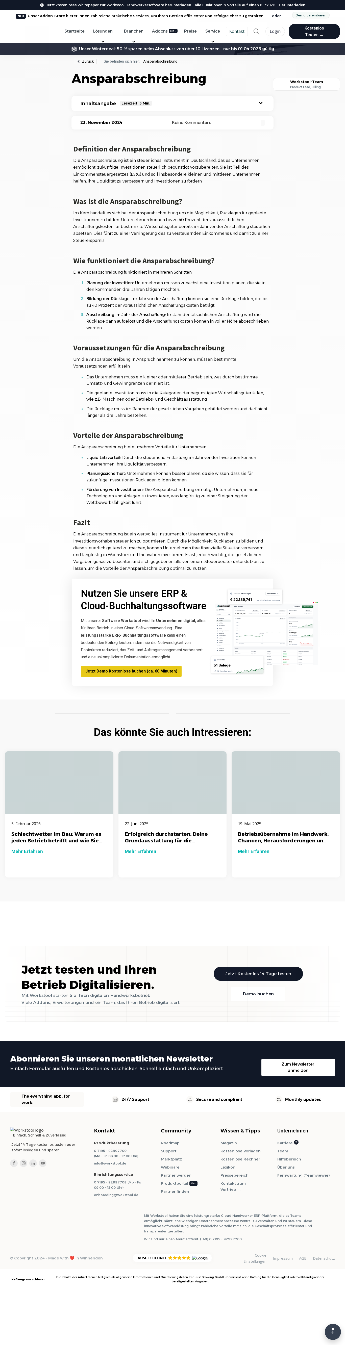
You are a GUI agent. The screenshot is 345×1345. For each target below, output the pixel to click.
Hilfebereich (289, 1159)
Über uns (286, 1167)
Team (282, 1151)
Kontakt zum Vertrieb (233, 1186)
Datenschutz (324, 1258)
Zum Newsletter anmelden (298, 1067)
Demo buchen (258, 993)
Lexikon (227, 1167)
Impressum (283, 1258)
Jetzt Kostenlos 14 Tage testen (258, 973)
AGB (303, 1258)
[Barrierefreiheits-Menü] (333, 1332)
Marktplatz (171, 1159)
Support (169, 1151)
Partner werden (176, 1175)
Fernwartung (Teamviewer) (303, 1175)
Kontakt (236, 31)
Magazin (228, 1143)
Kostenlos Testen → (314, 31)
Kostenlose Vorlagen (240, 1151)
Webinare (170, 1167)
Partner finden (175, 1191)
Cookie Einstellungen (254, 1258)
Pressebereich (234, 1175)
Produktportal (174, 1183)
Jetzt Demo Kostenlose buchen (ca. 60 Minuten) (131, 671)
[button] (172, 1258)
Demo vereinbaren (310, 15)
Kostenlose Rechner (240, 1159)
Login (275, 31)
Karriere (285, 1143)
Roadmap (170, 1143)
